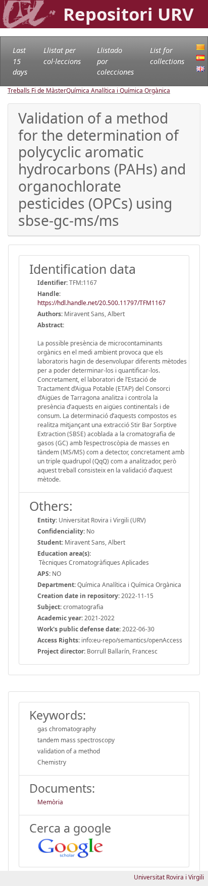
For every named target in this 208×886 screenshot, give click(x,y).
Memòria (50, 802)
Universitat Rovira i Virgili (169, 877)
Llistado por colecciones (115, 61)
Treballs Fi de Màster (37, 90)
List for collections (167, 55)
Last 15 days (20, 61)
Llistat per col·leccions (62, 55)
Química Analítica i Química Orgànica (118, 90)
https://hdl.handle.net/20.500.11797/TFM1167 (101, 303)
